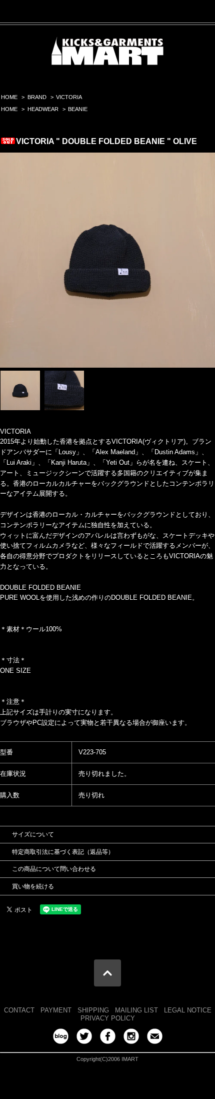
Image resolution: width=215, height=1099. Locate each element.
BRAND (37, 97)
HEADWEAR (43, 109)
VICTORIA (69, 97)
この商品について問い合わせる (54, 868)
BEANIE (78, 109)
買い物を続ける (33, 886)
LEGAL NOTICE (188, 1010)
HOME (9, 97)
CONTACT (19, 1010)
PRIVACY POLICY (107, 1018)
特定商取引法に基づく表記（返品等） (63, 851)
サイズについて (33, 834)
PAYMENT (56, 1010)
